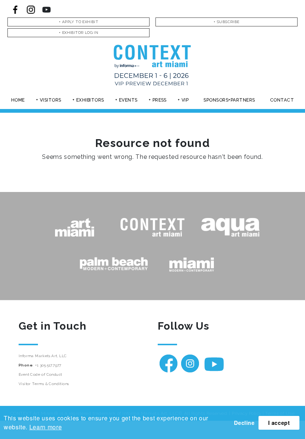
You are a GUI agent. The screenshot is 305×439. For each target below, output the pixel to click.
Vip (185, 100)
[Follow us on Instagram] (31, 9)
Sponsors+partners (229, 100)
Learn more (45, 427)
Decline (244, 422)
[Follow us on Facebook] (15, 9)
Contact (282, 100)
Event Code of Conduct (40, 374)
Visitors (50, 100)
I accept (279, 422)
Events (128, 100)
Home (18, 100)
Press (159, 100)
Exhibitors (90, 100)
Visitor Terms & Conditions (44, 384)
